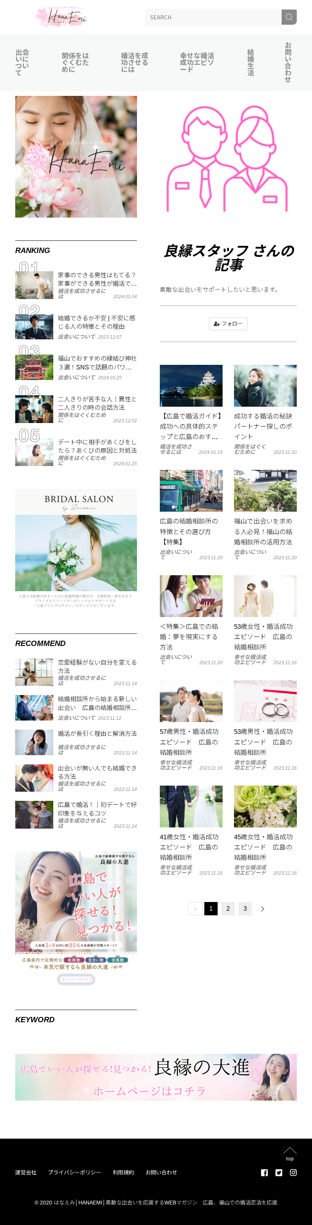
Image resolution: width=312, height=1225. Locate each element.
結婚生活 (250, 63)
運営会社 (26, 1172)
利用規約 (123, 1172)
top (290, 1158)
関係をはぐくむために (75, 62)
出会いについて (22, 63)
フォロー (231, 324)
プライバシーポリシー (74, 1172)
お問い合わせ (288, 63)
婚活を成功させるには (134, 62)
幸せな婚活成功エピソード (197, 62)
